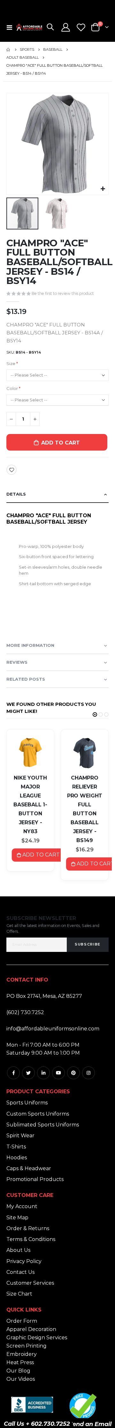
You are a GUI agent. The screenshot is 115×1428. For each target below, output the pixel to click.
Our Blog (18, 1371)
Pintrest (73, 1072)
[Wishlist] (81, 27)
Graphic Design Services (36, 1338)
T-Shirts (16, 1147)
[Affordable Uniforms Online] (29, 27)
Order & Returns (27, 1228)
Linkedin (43, 1072)
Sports (27, 49)
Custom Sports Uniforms (37, 1114)
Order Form (21, 1321)
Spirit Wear (20, 1136)
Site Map (17, 1218)
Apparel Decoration (31, 1329)
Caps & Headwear (28, 1168)
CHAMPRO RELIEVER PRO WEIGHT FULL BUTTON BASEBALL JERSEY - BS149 (84, 809)
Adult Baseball (22, 57)
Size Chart (19, 1294)
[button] (102, 189)
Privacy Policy (24, 1261)
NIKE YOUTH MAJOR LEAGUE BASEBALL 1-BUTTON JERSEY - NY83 (30, 804)
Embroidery (21, 1354)
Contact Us (20, 1272)
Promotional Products (35, 1179)
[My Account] (65, 27)
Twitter (28, 1072)
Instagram (88, 1072)
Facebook (13, 1072)
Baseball (52, 49)
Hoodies (16, 1158)
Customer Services (30, 1283)
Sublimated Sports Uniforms (42, 1125)
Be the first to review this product (63, 293)
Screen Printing (26, 1346)
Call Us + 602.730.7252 (37, 1423)
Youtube (58, 1072)
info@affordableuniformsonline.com (52, 1029)
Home (8, 50)
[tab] (57, 494)
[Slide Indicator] (95, 714)
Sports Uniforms (27, 1103)
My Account (21, 1206)
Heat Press (20, 1362)
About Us (18, 1250)
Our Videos (20, 1379)
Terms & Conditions (30, 1239)
